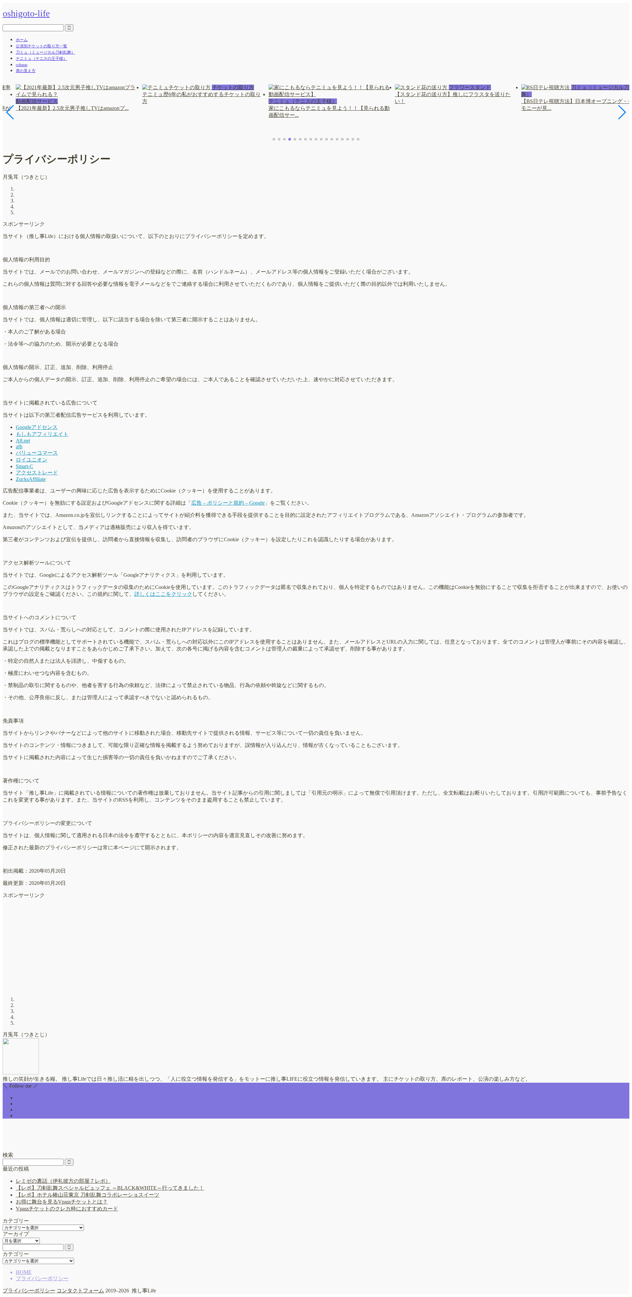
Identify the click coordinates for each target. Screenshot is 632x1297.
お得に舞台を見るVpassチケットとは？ (62, 1201)
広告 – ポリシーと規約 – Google (228, 503)
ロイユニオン (31, 460)
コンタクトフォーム (80, 1290)
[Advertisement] (200, 945)
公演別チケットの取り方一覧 (41, 46)
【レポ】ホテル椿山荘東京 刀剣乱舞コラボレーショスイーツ (87, 1195)
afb (19, 446)
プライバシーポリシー (29, 1290)
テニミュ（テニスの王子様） (41, 58)
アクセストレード (37, 472)
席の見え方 (26, 70)
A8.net (23, 440)
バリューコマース (37, 453)
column (21, 65)
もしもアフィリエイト (42, 434)
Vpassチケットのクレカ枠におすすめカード (67, 1208)
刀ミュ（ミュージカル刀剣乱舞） (45, 52)
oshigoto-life (26, 13)
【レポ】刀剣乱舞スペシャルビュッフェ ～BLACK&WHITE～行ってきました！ (110, 1188)
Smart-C (24, 466)
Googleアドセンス (37, 427)
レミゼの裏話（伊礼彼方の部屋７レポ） (63, 1181)
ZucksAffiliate (31, 479)
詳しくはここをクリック (163, 594)
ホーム (22, 40)
